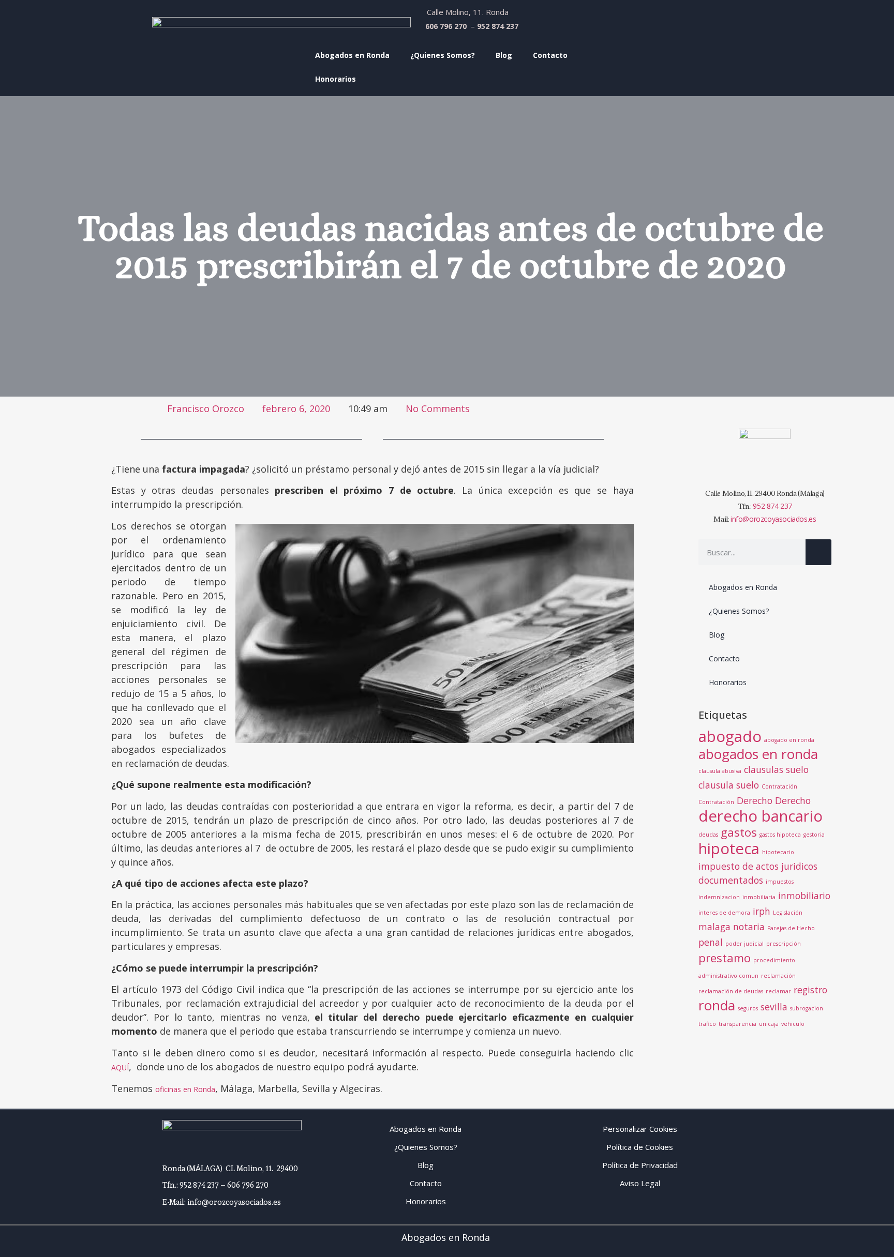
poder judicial (744, 943)
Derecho (754, 800)
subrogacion (806, 1008)
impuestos (780, 881)
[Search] (818, 552)
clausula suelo (728, 785)
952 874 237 (772, 506)
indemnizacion (719, 897)
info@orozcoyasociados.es (773, 519)
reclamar (778, 991)
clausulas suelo (776, 769)
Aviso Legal (640, 1183)
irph (761, 911)
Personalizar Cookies (640, 1129)
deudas (708, 834)
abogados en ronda (758, 754)
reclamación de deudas (730, 991)
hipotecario (778, 852)
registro (810, 989)
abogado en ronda (789, 740)
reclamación (778, 975)
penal (710, 942)
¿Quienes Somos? (442, 55)
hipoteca (728, 848)
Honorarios (335, 79)
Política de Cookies (639, 1147)
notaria (749, 926)
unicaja (769, 1023)
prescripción (783, 943)
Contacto (550, 55)
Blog (504, 55)
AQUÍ (120, 1067)
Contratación (779, 786)
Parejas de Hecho (791, 928)
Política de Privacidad (640, 1165)
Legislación (787, 912)
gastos (739, 832)
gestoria (814, 834)
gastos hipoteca (780, 834)
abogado (730, 736)
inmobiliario (804, 895)
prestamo (724, 958)
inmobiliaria (759, 897)
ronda (716, 1005)
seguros (748, 1008)
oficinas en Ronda (185, 1089)
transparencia (737, 1023)
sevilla (774, 1007)
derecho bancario (760, 816)
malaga (714, 926)
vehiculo (792, 1023)
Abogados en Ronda (352, 55)
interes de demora (724, 912)
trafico (707, 1023)
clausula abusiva (719, 771)
